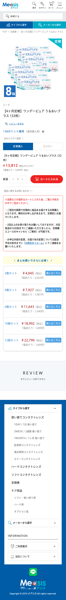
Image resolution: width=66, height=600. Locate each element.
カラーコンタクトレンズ (27, 458)
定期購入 (18, 146)
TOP (4, 31)
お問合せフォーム (34, 243)
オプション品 (21, 511)
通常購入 (48, 146)
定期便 (13, 31)
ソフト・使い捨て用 (25, 497)
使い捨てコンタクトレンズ (27, 417)
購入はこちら (53, 273)
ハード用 (19, 504)
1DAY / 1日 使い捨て (25, 424)
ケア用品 (16, 490)
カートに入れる (49, 179)
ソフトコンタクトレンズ (26, 474)
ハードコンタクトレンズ (26, 466)
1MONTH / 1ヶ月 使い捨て (29, 438)
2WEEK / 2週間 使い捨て (28, 431)
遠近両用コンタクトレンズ (28, 452)
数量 (5, 179)
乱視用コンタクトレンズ (27, 445)
